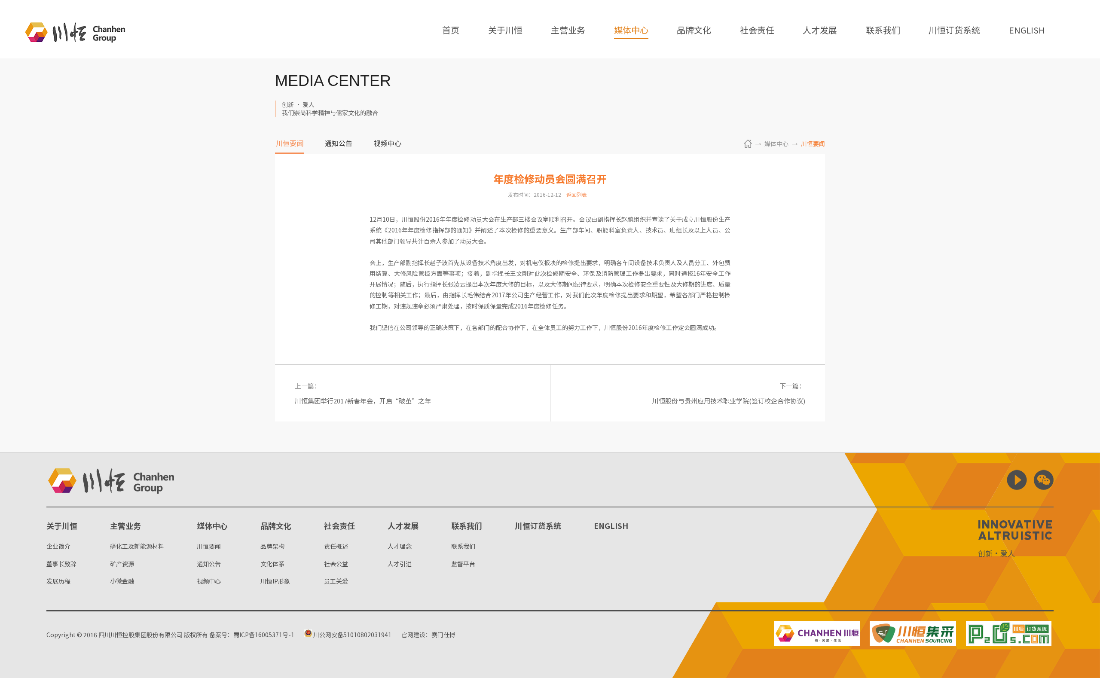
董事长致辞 (61, 563)
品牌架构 (272, 546)
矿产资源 (122, 563)
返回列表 (576, 194)
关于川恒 (505, 30)
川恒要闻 (289, 144)
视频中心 (387, 144)
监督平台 (463, 563)
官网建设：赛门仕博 (428, 634)
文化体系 (272, 563)
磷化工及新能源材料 (137, 546)
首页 (450, 30)
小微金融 (122, 581)
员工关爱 (336, 581)
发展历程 (58, 581)
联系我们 (883, 30)
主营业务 (568, 30)
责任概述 (336, 546)
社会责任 (757, 30)
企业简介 (58, 546)
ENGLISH (1027, 30)
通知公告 (338, 144)
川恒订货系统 (954, 30)
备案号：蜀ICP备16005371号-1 (251, 634)
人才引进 (400, 563)
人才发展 (820, 30)
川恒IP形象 (275, 581)
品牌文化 (694, 30)
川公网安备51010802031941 (351, 634)
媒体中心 (631, 30)
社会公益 (336, 563)
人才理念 (400, 546)
